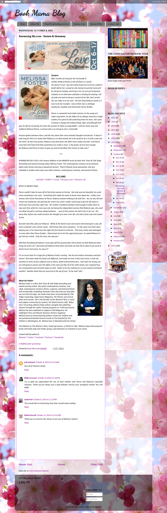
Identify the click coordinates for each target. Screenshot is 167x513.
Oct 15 (119, 170)
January (117, 241)
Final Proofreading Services (56, 24)
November (118, 150)
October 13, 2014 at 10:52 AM (49, 415)
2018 (113, 126)
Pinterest (49, 337)
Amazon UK (80, 180)
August (117, 212)
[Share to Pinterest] (63, 349)
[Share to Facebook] (60, 349)
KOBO (48, 180)
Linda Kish (28, 400)
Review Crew (79, 24)
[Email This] (54, 349)
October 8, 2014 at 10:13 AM (47, 362)
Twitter (31, 337)
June (116, 220)
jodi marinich (29, 362)
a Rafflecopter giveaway (30, 344)
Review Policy (96, 24)
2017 (113, 130)
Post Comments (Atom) (39, 471)
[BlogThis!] (56, 349)
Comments (92, 499)
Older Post (97, 464)
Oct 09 (119, 178)
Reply (26, 370)
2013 (113, 246)
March (116, 232)
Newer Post (25, 464)
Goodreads (59, 337)
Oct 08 (119, 183)
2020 (113, 122)
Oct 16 (119, 166)
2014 (113, 142)
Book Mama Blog (40, 13)
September (118, 208)
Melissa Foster (30, 378)
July (115, 216)
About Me (34, 24)
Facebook (39, 337)
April (116, 228)
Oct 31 (119, 158)
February (117, 237)
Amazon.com (67, 180)
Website (22, 337)
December (118, 146)
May (116, 224)
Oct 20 (119, 162)
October (117, 154)
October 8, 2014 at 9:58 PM (49, 378)
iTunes (56, 180)
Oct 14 (119, 174)
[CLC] (118, 272)
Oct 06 (119, 199)
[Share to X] (58, 349)
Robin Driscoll (30, 415)
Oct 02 (119, 203)
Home (22, 24)
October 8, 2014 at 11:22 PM (45, 400)
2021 (113, 118)
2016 (113, 134)
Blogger (98, 507)
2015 (113, 138)
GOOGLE (40, 180)
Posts (90, 494)
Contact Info (113, 24)
